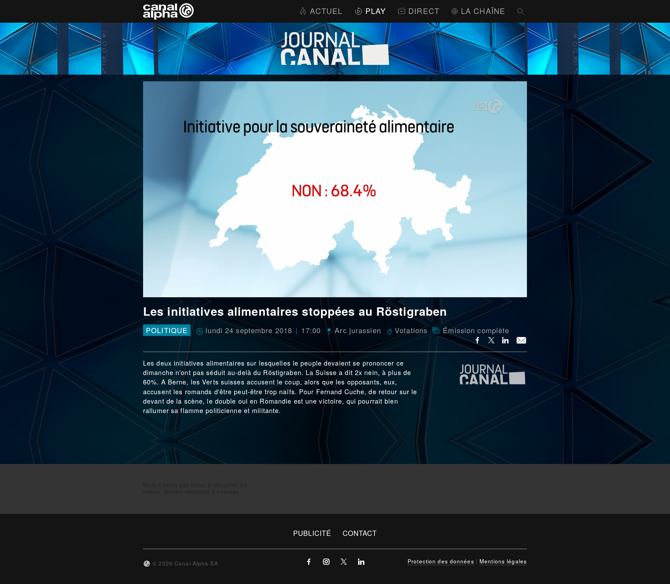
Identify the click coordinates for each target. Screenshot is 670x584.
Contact (360, 533)
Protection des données (441, 561)
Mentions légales (503, 561)
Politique (167, 330)
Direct (423, 10)
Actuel (326, 10)
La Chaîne (483, 10)
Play (375, 10)
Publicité (312, 533)
